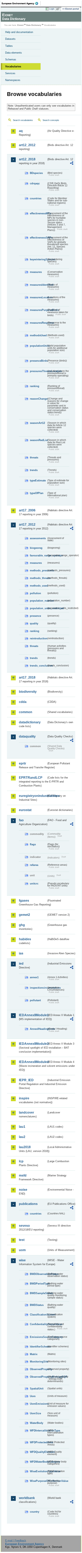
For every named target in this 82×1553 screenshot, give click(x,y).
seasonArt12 (37, 422)
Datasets (10, 38)
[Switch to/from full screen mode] (58, 9)
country (34, 1511)
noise (23, 1189)
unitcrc (34, 883)
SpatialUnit (36, 1388)
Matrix (33, 1354)
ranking (34, 386)
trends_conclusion (38, 665)
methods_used (38, 585)
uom (22, 1250)
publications (28, 1204)
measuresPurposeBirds (38, 309)
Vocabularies (13, 66)
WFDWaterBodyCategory (38, 1461)
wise (22, 1260)
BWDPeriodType (38, 1283)
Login (51, 9)
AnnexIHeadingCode (38, 1028)
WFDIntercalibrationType (38, 1430)
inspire (24, 1098)
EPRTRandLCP (30, 777)
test (21, 1240)
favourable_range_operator (38, 555)
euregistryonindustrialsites (33, 795)
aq (21, 131)
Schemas (10, 59)
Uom (33, 1396)
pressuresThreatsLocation (38, 371)
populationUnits (38, 345)
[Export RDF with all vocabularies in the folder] (71, 163)
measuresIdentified (38, 284)
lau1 (22, 1126)
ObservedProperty (38, 1369)
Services (10, 73)
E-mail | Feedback (15, 1540)
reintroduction (38, 638)
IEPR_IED (26, 1080)
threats (34, 457)
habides (25, 939)
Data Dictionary (33, 25)
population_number (38, 600)
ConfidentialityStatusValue (38, 1324)
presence (35, 615)
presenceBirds (38, 360)
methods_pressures (38, 570)
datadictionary (30, 722)
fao (21, 820)
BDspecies (36, 173)
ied (21, 963)
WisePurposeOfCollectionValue (38, 1480)
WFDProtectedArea (38, 1442)
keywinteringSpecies (38, 259)
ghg (22, 925)
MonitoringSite (38, 1361)
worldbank (27, 1498)
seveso (24, 1225)
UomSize (35, 1413)
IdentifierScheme (38, 1346)
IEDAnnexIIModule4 (33, 1062)
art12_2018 (27, 159)
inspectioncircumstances (38, 987)
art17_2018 (27, 677)
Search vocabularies (23, 120)
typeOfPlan (36, 493)
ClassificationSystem (38, 1314)
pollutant (35, 1000)
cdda (22, 702)
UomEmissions (38, 1403)
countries (35, 198)
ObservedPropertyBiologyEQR (38, 1376)
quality (34, 623)
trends (34, 470)
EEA (21, 3)
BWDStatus (37, 1304)
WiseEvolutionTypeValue (38, 1471)
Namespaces (12, 80)
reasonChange (38, 398)
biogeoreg (36, 547)
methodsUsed (38, 335)
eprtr (22, 763)
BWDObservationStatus (38, 1274)
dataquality (27, 736)
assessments (38, 538)
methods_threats (38, 578)
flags (33, 844)
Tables (9, 45)
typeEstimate (38, 480)
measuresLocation (38, 297)
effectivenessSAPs (38, 237)
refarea (34, 864)
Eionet (20, 25)
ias (21, 953)
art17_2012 (27, 524)
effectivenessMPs (38, 213)
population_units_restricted (38, 608)
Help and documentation (19, 32)
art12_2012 (27, 145)
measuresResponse (38, 322)
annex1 (34, 977)
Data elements (13, 52)
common (25, 712)
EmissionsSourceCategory (38, 1336)
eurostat (25, 810)
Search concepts (51, 120)
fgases (24, 900)
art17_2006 (27, 510)
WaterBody (36, 1422)
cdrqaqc (35, 183)
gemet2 (24, 914)
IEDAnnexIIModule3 (33, 1043)
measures (36, 271)
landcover (26, 1112)
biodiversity (28, 691)
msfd (22, 1175)
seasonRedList (38, 440)
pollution (35, 593)
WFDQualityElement (38, 1451)
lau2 (22, 1137)
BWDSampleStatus (38, 1293)
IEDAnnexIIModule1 (33, 1015)
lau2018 (25, 1147)
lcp (21, 1161)
